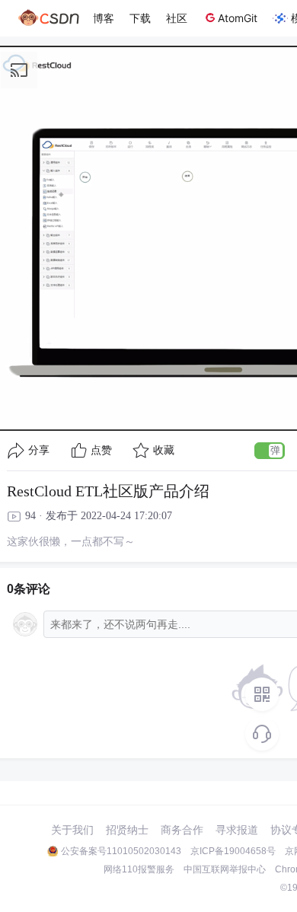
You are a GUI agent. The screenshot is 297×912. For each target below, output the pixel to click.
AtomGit (237, 17)
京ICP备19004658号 (233, 851)
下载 (140, 17)
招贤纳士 (127, 830)
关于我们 (72, 830)
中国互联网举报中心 (225, 869)
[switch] (269, 450)
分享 (39, 450)
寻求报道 (237, 830)
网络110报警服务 (139, 869)
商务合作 (182, 830)
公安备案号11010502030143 (121, 851)
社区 (176, 17)
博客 (103, 17)
